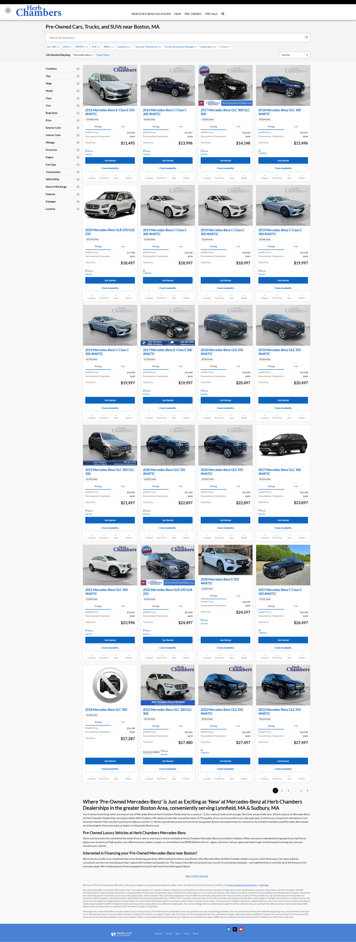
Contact (169, 934)
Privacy (186, 934)
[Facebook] (229, 930)
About (177, 934)
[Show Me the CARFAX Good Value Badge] (263, 272)
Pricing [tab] (98, 126)
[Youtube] (241, 930)
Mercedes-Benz (82, 54)
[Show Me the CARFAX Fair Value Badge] (148, 152)
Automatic (208, 46)
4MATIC (82, 46)
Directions (158, 934)
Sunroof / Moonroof (148, 46)
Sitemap (196, 934)
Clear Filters (103, 54)
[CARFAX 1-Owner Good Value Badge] (148, 272)
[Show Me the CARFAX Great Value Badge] (90, 152)
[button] (110, 119)
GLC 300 (53, 46)
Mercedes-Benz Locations (151, 13)
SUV (95, 46)
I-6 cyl (224, 46)
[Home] (8, 10)
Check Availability (110, 168)
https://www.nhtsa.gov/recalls (242, 885)
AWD (108, 46)
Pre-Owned (193, 13)
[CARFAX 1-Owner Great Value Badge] (263, 152)
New (177, 13)
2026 (67, 46)
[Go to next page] (307, 790)
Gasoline (124, 46)
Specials (211, 13)
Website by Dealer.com (124, 934)
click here (263, 885)
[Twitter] (235, 930)
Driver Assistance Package (180, 46)
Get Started (110, 160)
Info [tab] (123, 126)
